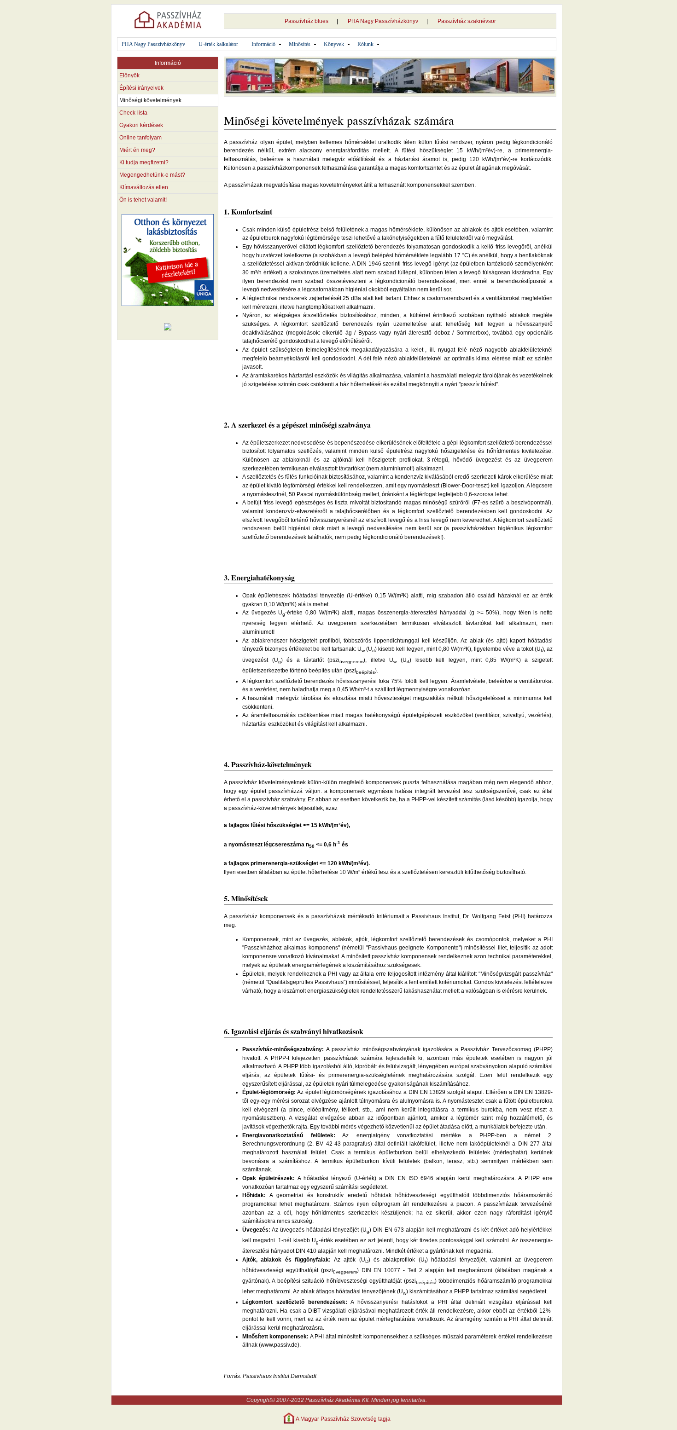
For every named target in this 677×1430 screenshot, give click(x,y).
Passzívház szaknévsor (467, 21)
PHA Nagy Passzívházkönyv (383, 21)
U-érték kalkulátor (218, 44)
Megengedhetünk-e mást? (152, 175)
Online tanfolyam (140, 137)
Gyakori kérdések (141, 125)
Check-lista (133, 113)
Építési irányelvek (141, 88)
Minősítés (299, 44)
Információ (263, 44)
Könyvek (334, 44)
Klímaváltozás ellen (143, 187)
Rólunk (365, 44)
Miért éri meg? (137, 150)
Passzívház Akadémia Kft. (337, 1400)
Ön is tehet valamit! (143, 200)
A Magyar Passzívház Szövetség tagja (343, 1419)
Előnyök (129, 75)
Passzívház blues (306, 21)
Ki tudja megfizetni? (144, 162)
